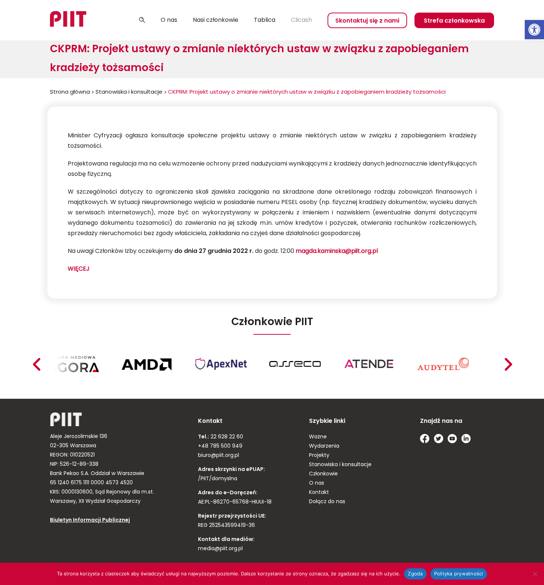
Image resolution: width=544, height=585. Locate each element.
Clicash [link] (301, 20)
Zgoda (415, 573)
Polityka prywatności (458, 573)
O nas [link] (169, 20)
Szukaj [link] (142, 20)
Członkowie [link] (323, 474)
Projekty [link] (319, 455)
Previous (508, 364)
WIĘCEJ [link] (79, 269)
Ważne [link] (318, 437)
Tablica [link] (264, 20)
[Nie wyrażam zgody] (534, 574)
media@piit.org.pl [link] (220, 549)
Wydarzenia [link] (324, 446)
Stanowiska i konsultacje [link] (128, 92)
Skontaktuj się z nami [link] (367, 21)
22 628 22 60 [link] (226, 437)
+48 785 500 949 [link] (220, 446)
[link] (534, 29)
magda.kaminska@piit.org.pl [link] (337, 251)
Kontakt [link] (319, 492)
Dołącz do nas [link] (327, 502)
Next (36, 364)
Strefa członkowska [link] (454, 21)
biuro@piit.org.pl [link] (218, 455)
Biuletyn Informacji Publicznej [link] (90, 520)
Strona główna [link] (70, 92)
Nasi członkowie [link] (215, 20)
